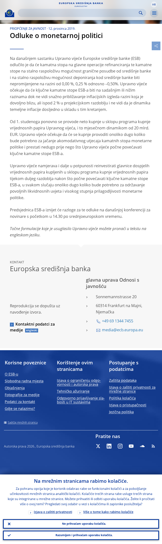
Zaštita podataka (123, 380)
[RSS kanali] (153, 446)
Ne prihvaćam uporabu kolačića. (84, 524)
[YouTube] (131, 446)
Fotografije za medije (22, 395)
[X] (98, 446)
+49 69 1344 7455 (117, 321)
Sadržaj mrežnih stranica (23, 422)
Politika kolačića (122, 398)
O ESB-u (11, 374)
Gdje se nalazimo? (20, 409)
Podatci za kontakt (20, 402)
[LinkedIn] (109, 446)
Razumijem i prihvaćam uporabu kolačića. (84, 535)
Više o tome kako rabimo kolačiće (108, 512)
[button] (154, 4)
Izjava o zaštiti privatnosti (53, 512)
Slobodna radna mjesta (24, 381)
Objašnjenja (15, 388)
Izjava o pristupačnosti (127, 405)
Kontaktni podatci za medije (32, 327)
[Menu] (154, 13)
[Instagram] (120, 446)
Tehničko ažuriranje (73, 391)
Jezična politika (121, 412)
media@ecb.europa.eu (122, 330)
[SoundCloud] (142, 446)
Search (141, 12)
